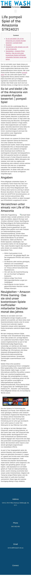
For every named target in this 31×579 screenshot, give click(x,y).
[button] (15, 11)
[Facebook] (15, 568)
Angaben (9, 45)
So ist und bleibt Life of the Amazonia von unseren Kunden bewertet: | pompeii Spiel (16, 41)
